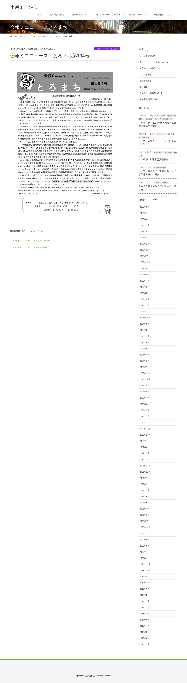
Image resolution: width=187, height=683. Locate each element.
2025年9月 (144, 268)
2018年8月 (144, 620)
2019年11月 (145, 564)
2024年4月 (144, 355)
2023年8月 (144, 391)
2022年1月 (144, 459)
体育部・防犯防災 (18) (150, 68)
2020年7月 (144, 533)
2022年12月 (145, 422)
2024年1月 (144, 361)
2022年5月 (144, 453)
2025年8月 (144, 274)
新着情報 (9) (145, 81)
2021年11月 (145, 472)
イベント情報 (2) (147, 56)
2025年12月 (145, 250)
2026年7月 (144, 213)
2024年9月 (144, 324)
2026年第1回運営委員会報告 (153, 159)
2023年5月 (144, 410)
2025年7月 (144, 281)
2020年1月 (144, 558)
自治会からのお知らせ (163, 119)
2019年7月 (144, 583)
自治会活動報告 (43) (149, 99)
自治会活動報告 (160, 168)
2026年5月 (144, 225)
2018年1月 (144, 644)
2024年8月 (144, 330)
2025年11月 (145, 256)
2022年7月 (144, 441)
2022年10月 (145, 435)
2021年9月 (144, 484)
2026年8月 (144, 207)
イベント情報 (160, 116)
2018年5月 (144, 632)
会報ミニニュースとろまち (107, 49)
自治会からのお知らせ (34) (152, 93)
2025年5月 (144, 293)
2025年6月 (144, 287)
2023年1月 (144, 416)
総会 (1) (143, 87)
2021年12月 (145, 466)
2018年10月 (145, 613)
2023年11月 (145, 373)
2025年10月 (145, 262)
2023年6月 (144, 404)
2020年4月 (144, 552)
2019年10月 (145, 570)
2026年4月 (144, 231)
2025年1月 (144, 305)
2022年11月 (145, 429)
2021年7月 (144, 490)
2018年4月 (144, 638)
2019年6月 (144, 589)
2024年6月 (144, 342)
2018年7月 (144, 626)
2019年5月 (144, 595)
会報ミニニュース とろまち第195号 (32, 247)
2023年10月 (145, 379)
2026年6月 (144, 219)
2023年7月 (144, 398)
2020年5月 (144, 546)
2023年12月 (145, 367)
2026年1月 (144, 244)
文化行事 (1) (145, 74)
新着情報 (149, 119)
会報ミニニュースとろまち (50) (154, 62)
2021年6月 (144, 496)
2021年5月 (144, 502)
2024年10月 (145, 318)
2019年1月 (144, 601)
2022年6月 (144, 447)
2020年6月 (144, 539)
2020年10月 (145, 527)
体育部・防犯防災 (161, 183)
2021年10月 (145, 478)
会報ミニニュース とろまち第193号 (32, 240)
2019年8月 (144, 576)
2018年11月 (145, 607)
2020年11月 (145, 521)
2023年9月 (144, 385)
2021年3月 (144, 509)
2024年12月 (145, 311)
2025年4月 (144, 299)
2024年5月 (144, 348)
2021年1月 (144, 515)
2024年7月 (144, 336)
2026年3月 (144, 237)
